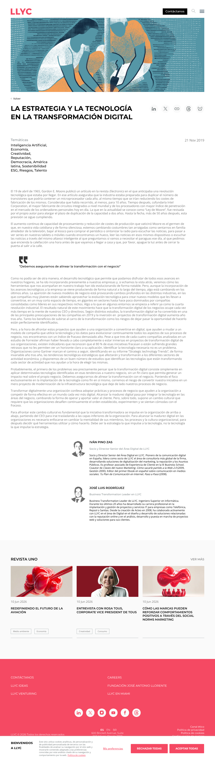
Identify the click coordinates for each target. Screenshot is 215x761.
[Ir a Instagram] (102, 713)
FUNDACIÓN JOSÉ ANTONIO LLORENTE (137, 686)
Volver (17, 98)
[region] (107, 748)
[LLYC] (21, 11)
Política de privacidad (190, 730)
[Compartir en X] (165, 109)
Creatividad (84, 631)
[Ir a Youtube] (113, 713)
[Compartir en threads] (188, 109)
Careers (115, 677)
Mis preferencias (113, 748)
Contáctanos (174, 11)
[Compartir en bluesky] (200, 109)
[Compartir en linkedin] (154, 109)
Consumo (102, 631)
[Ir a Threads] (136, 713)
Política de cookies (76, 755)
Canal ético (197, 726)
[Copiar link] (177, 109)
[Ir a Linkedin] (79, 713)
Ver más (197, 559)
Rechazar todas (149, 748)
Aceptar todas (187, 748)
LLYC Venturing (24, 694)
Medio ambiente (21, 631)
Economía (41, 631)
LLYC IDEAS (19, 686)
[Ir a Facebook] (125, 713)
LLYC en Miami (119, 694)
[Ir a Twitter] (90, 713)
